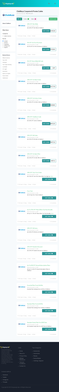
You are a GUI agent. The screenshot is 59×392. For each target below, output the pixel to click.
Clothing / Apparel (38, 361)
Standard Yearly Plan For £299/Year (37, 322)
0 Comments (53, 36)
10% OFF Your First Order (34, 172)
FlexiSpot (5, 62)
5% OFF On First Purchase (34, 42)
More (51, 176)
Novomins (5, 71)
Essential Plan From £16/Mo (35, 285)
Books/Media (37, 358)
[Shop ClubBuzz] (8, 15)
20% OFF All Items (32, 228)
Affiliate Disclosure (22, 359)
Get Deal (48, 179)
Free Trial (29, 191)
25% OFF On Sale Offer (33, 154)
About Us (22, 353)
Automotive (36, 353)
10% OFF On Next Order (34, 79)
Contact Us (22, 366)
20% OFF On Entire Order (34, 98)
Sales (33, 19)
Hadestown (5, 78)
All (19, 19)
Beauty (35, 356)
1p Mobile (5, 66)
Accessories (36, 351)
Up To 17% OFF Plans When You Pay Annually (40, 209)
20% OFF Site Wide (32, 24)
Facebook (5, 375)
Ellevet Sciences (6, 58)
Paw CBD (5, 60)
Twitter (5, 377)
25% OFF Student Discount (35, 247)
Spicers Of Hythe (6, 73)
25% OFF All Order (32, 135)
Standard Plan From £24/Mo (35, 304)
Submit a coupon (53, 18)
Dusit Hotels (5, 75)
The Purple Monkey (7, 64)
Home (21, 351)
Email (34, 36)
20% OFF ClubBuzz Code (34, 117)
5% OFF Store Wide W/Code (35, 61)
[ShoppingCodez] (8, 3)
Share (29, 36)
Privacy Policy (23, 356)
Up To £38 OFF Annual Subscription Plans (38, 265)
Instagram (5, 379)
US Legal (5, 69)
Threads (5, 382)
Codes (26, 19)
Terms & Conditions (22, 362)
